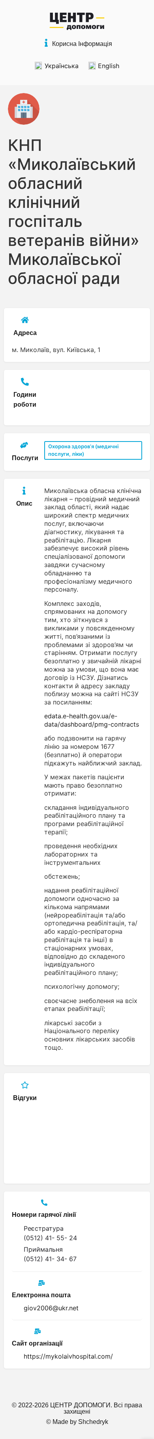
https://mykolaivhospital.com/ (68, 1356)
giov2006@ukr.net (51, 1308)
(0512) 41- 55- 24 (50, 1238)
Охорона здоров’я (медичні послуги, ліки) (83, 450)
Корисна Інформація (82, 43)
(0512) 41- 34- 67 (50, 1259)
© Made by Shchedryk (77, 1421)
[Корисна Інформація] (46, 43)
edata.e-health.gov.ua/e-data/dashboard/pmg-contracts (91, 720)
